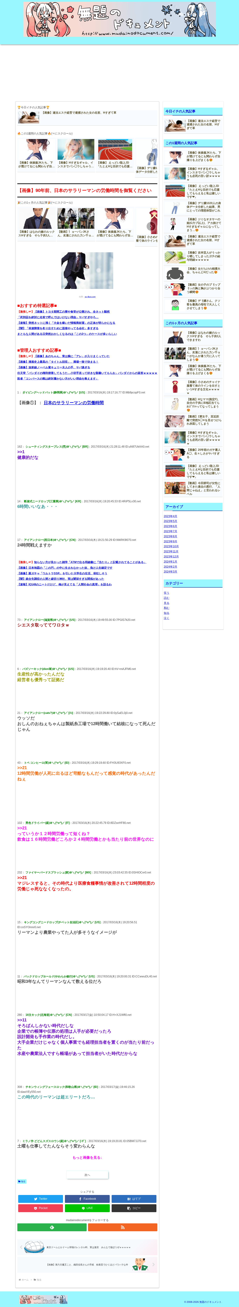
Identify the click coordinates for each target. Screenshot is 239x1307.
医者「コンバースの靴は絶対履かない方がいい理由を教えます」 (58, 378)
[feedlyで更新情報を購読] (52, 1227)
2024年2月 (170, 566)
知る (23, 1181)
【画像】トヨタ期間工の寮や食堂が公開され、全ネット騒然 (72, 311)
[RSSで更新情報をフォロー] (122, 1227)
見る (166, 603)
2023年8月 (170, 536)
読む (166, 597)
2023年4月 (170, 516)
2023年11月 (171, 551)
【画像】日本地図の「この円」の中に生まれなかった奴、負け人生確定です (65, 567)
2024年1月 (170, 561)
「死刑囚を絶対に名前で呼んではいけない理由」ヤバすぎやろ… (58, 317)
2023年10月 (171, 546)
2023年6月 (170, 526)
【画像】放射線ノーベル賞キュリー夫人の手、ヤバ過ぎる (53, 367)
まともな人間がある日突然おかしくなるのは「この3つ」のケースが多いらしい (67, 333)
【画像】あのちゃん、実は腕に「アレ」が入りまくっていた (72, 356)
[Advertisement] (119, 71)
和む (166, 607)
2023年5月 (170, 521)
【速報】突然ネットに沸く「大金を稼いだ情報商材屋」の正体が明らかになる (66, 322)
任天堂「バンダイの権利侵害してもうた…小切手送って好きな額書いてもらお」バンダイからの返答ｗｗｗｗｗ (87, 373)
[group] (36, 155)
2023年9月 (170, 541)
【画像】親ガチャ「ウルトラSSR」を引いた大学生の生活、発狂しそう (62, 573)
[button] (151, 157)
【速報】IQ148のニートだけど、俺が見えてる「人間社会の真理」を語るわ (64, 584)
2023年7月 (170, 531)
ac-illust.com (90, 297)
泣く (166, 618)
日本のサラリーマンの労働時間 (74, 402)
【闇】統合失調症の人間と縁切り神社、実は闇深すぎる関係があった (60, 578)
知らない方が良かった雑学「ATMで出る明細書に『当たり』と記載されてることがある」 (90, 562)
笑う (166, 592)
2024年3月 (170, 571)
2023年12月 (171, 556)
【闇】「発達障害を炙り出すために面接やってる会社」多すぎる (58, 328)
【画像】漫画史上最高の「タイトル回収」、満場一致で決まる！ (58, 361)
